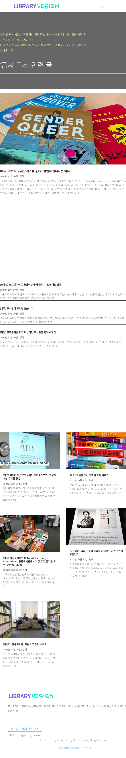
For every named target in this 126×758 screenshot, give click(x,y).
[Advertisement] (63, 239)
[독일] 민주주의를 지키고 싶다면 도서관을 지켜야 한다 (28, 332)
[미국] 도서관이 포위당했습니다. (16, 308)
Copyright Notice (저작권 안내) (74, 747)
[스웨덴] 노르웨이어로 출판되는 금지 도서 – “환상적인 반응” (31, 284)
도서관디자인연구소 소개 (24, 728)
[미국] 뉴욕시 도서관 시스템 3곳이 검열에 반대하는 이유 (35, 171)
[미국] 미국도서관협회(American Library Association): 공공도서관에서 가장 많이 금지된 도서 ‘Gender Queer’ (29, 561)
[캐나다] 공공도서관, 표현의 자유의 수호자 (25, 644)
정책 (22, 176)
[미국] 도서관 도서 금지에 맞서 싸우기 (89, 475)
